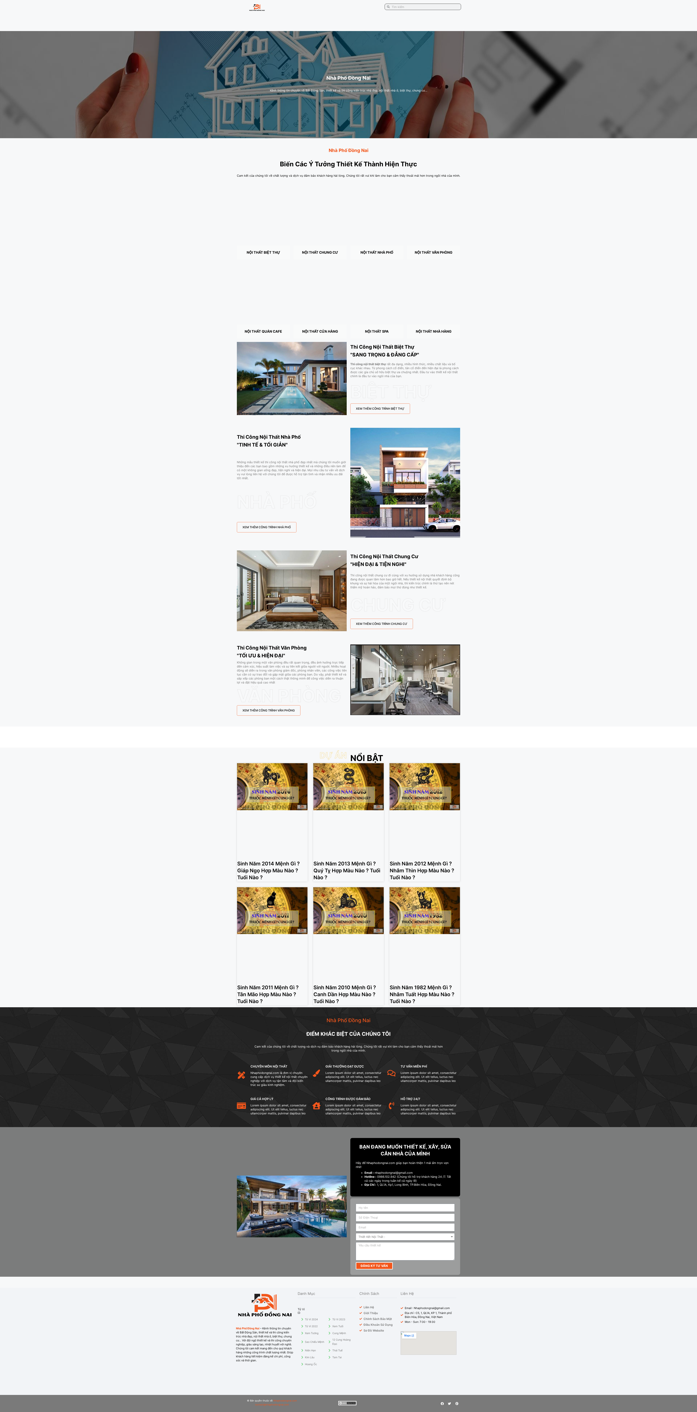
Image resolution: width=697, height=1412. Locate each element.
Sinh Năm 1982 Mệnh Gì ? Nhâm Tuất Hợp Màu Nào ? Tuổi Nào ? (422, 994)
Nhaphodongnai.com (285, 1400)
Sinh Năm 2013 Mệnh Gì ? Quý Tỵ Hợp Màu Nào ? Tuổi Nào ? (346, 871)
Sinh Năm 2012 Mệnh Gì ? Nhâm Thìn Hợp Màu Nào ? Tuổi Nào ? (422, 871)
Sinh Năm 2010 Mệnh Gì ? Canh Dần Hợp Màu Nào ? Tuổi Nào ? (344, 994)
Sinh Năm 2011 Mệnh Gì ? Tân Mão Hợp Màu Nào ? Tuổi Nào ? (268, 994)
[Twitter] (449, 1403)
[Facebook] (442, 1403)
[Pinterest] (457, 1403)
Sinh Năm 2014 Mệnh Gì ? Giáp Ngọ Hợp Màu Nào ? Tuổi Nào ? (268, 871)
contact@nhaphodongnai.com (272, 1404)
